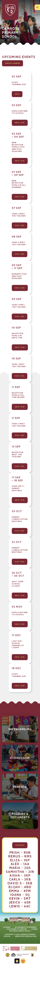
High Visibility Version (17, 929)
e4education (30, 936)
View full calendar (12, 63)
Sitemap (6, 927)
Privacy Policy (24, 931)
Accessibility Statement (26, 927)
